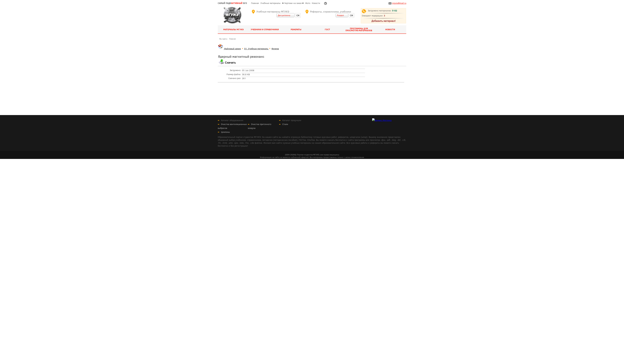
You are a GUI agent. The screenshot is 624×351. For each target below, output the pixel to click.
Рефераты (296, 29)
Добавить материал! (383, 20)
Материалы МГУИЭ (233, 29)
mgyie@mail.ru (399, 3)
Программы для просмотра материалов (358, 29)
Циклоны (225, 131)
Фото (307, 3)
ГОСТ (327, 29)
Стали (285, 124)
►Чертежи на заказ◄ (293, 3)
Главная (255, 3)
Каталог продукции (291, 120)
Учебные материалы (270, 3)
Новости (316, 3)
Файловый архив (232, 48)
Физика (275, 48)
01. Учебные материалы (256, 48)
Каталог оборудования (232, 120)
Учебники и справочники (265, 29)
